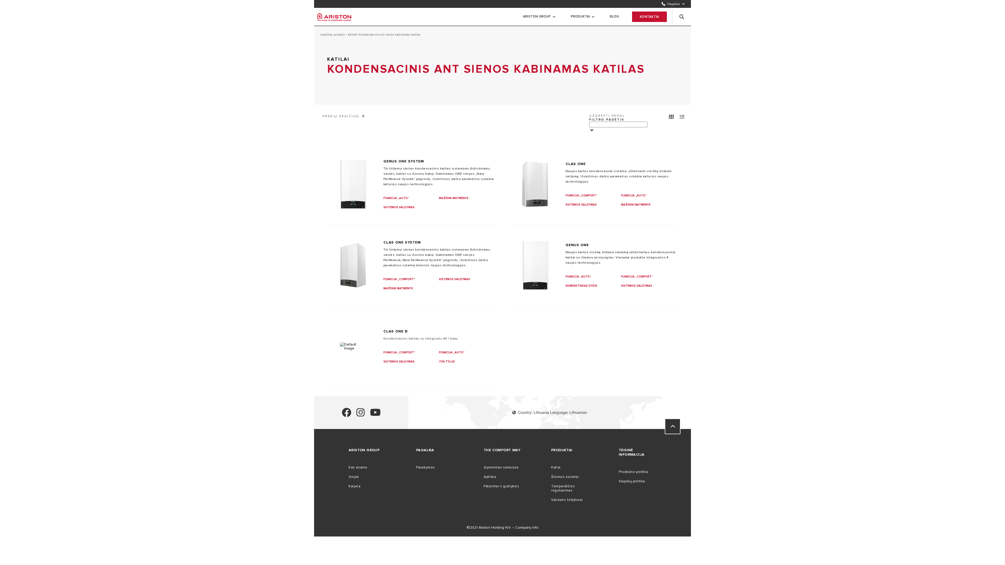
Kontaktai (649, 17)
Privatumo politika (633, 472)
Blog (614, 16)
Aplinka (490, 477)
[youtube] (375, 415)
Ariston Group (537, 16)
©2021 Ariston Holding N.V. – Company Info (503, 527)
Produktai (580, 16)
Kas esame (358, 467)
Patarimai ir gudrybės (501, 486)
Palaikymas (425, 467)
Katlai (556, 467)
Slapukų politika (632, 481)
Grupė (354, 477)
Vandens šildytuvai (567, 500)
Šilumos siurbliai (565, 477)
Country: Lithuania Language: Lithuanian (552, 412)
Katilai (352, 34)
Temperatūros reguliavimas (563, 488)
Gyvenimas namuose (501, 467)
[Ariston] (334, 17)
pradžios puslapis (333, 34)
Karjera (354, 486)
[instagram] (360, 415)
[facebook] (346, 415)
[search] (682, 17)
